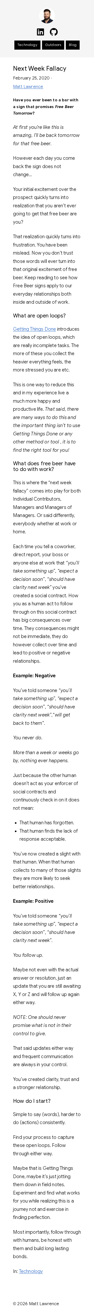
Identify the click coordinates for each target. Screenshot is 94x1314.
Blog (73, 45)
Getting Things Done (34, 329)
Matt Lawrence (28, 86)
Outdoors (53, 45)
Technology (27, 45)
